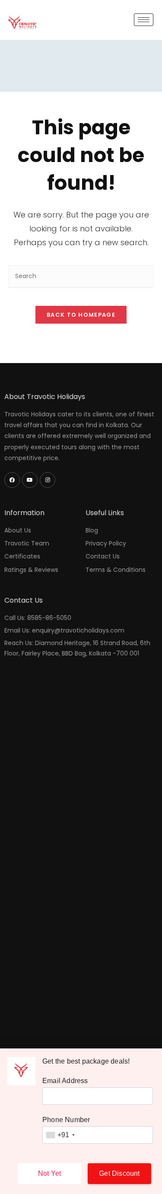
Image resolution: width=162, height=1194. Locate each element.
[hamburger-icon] (143, 19)
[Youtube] (30, 480)
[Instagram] (47, 480)
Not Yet (49, 1173)
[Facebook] (12, 480)
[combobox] (60, 1135)
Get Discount (119, 1173)
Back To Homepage (81, 315)
